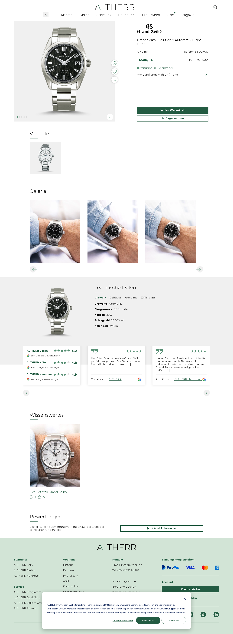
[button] (45, 14)
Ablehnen (174, 620)
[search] (215, 7)
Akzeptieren (148, 620)
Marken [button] (67, 15)
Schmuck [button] (104, 15)
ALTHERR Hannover (188, 379)
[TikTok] (203, 614)
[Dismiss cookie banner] (185, 599)
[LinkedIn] (216, 614)
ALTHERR (115, 379)
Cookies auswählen (123, 620)
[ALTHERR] (115, 6)
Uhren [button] (84, 15)
